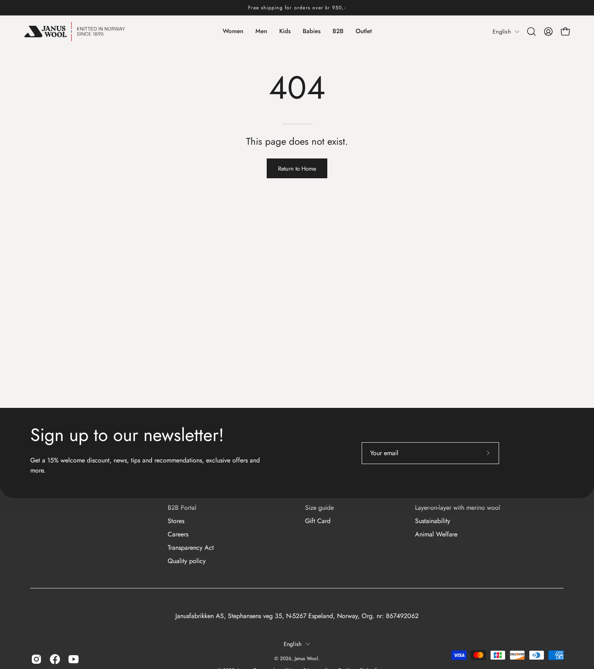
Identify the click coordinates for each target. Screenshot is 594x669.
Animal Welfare (436, 534)
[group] (297, 7)
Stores (176, 520)
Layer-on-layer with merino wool (457, 507)
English (502, 31)
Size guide (319, 507)
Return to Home (297, 169)
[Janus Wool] (74, 31)
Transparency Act (191, 547)
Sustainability (432, 520)
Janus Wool (306, 658)
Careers (178, 534)
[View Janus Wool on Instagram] (36, 659)
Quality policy (187, 561)
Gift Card (318, 520)
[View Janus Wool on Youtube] (73, 659)
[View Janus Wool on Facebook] (55, 659)
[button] (531, 31)
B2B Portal (182, 507)
